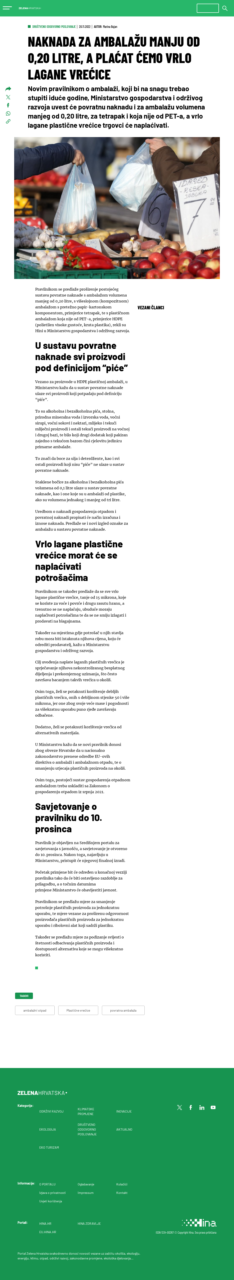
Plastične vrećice (78, 1010)
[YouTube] (213, 1107)
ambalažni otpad (34, 1010)
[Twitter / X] (179, 1107)
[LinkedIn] (202, 1107)
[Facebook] (190, 1107)
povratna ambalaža (123, 1010)
